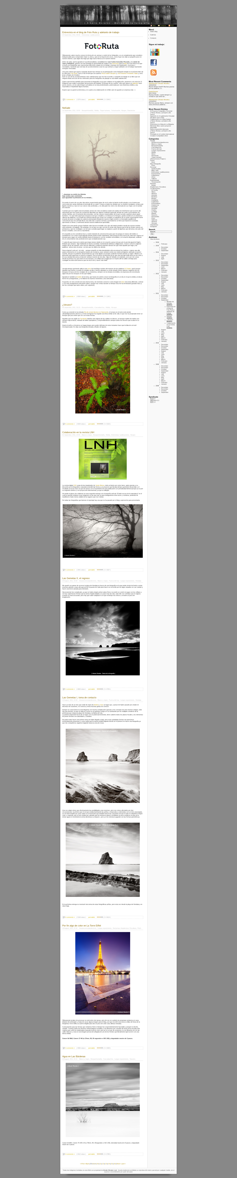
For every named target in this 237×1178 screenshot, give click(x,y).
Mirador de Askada (170, 302)
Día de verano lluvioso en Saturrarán (96, 312)
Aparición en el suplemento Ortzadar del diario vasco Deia (162, 116)
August (163, 255)
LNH (74, 485)
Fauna (152, 160)
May (162, 287)
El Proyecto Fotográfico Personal (161, 111)
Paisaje (152, 141)
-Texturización (155, 182)
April (162, 259)
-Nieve (153, 154)
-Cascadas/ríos (156, 147)
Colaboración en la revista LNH (171, 324)
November (164, 264)
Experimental (154, 180)
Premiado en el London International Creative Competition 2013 (162, 135)
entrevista (115, 63)
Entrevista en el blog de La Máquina (162, 124)
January (164, 272)
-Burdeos (154, 197)
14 (109, 1164)
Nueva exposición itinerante (159, 129)
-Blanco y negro (156, 144)
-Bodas (153, 185)
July (162, 257)
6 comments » (70, 296)
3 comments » (70, 689)
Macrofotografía (155, 164)
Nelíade (169, 316)
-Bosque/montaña (157, 145)
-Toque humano (156, 157)
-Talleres (154, 178)
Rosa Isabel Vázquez (109, 73)
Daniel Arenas (153, 91)
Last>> (123, 1164)
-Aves (153, 162)
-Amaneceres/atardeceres (160, 142)
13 (106, 1164)
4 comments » (70, 1154)
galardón (135, 83)
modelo (79, 277)
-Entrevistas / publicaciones (160, 172)
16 (114, 1164)
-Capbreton (155, 202)
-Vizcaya (154, 223)
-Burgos (153, 198)
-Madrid (153, 213)
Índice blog (153, 31)
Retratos (153, 183)
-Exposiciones (155, 174)
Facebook (83, 318)
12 (103, 1164)
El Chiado (128, 268)
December (164, 247)
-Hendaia (154, 208)
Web (154, 25)
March (163, 268)
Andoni (96, 705)
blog (125, 63)
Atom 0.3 (154, 400)
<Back (87, 1164)
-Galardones (155, 175)
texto (89, 268)
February (164, 244)
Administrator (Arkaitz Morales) (159, 83)
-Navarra (154, 215)
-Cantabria (154, 200)
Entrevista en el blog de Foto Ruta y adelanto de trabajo (171, 310)
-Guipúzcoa (155, 205)
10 (97, 1164)
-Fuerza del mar (156, 149)
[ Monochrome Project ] (158, 159)
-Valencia (154, 220)
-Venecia (154, 221)
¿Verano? (170, 320)
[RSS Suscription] (153, 75)
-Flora (153, 165)
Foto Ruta (73, 73)
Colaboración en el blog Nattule (160, 119)
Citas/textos (154, 225)
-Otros (153, 177)
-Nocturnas (155, 155)
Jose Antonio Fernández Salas (128, 73)
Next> (119, 1164)
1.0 (152, 402)
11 (100, 1164)
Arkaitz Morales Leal (110, 1170)
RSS (172, 25)
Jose (101, 705)
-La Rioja (154, 211)
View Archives (155, 239)
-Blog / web (154, 170)
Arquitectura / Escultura (158, 187)
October (164, 249)
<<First (82, 1164)
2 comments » (70, 99)
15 (112, 1164)
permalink (91, 99)
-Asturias (154, 195)
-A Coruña (154, 190)
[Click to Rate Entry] (97, 99)
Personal (153, 167)
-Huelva (153, 210)
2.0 (152, 399)
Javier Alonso (99, 485)
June (162, 267)
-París (153, 218)
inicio (123, 282)
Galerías (153, 35)
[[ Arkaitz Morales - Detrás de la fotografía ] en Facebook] (153, 65)
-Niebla (153, 152)
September (164, 250)
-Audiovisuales (156, 169)
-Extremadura (155, 203)
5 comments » (70, 424)
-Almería (154, 193)
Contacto (163, 25)
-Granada (154, 206)
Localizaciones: (155, 188)
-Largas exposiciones (158, 150)
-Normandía (155, 216)
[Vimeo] (154, 55)
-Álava (153, 192)
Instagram (153, 226)
